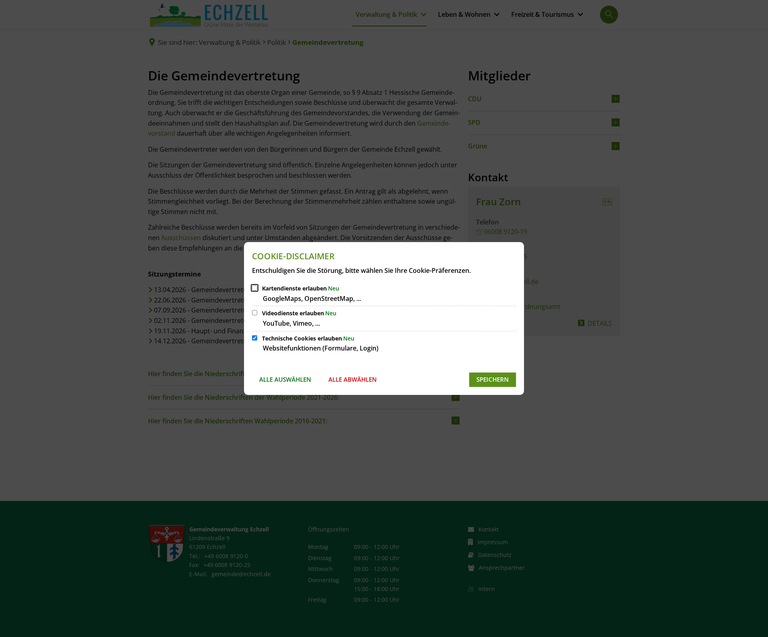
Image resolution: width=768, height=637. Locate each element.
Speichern (492, 379)
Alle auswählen (285, 379)
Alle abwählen (352, 379)
